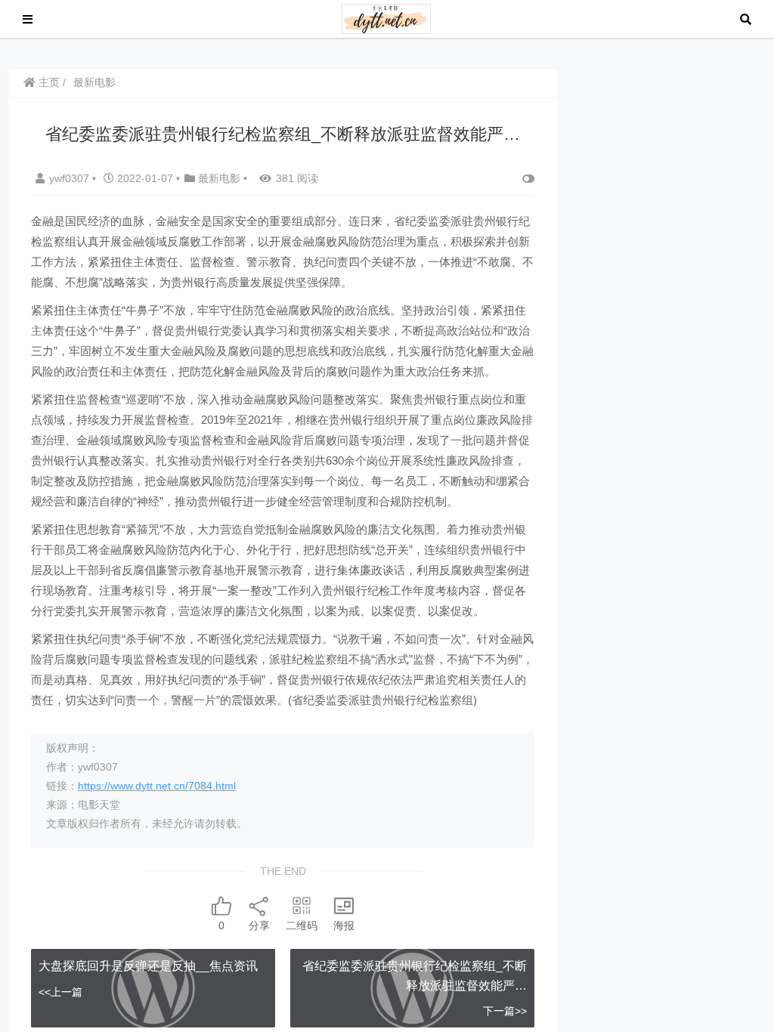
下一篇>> (505, 1011)
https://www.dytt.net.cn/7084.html (157, 786)
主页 (48, 82)
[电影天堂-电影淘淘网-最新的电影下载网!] (387, 17)
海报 (343, 925)
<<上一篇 (60, 992)
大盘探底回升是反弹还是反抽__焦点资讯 (148, 965)
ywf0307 (70, 178)
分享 (259, 925)
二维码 (301, 925)
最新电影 (94, 82)
